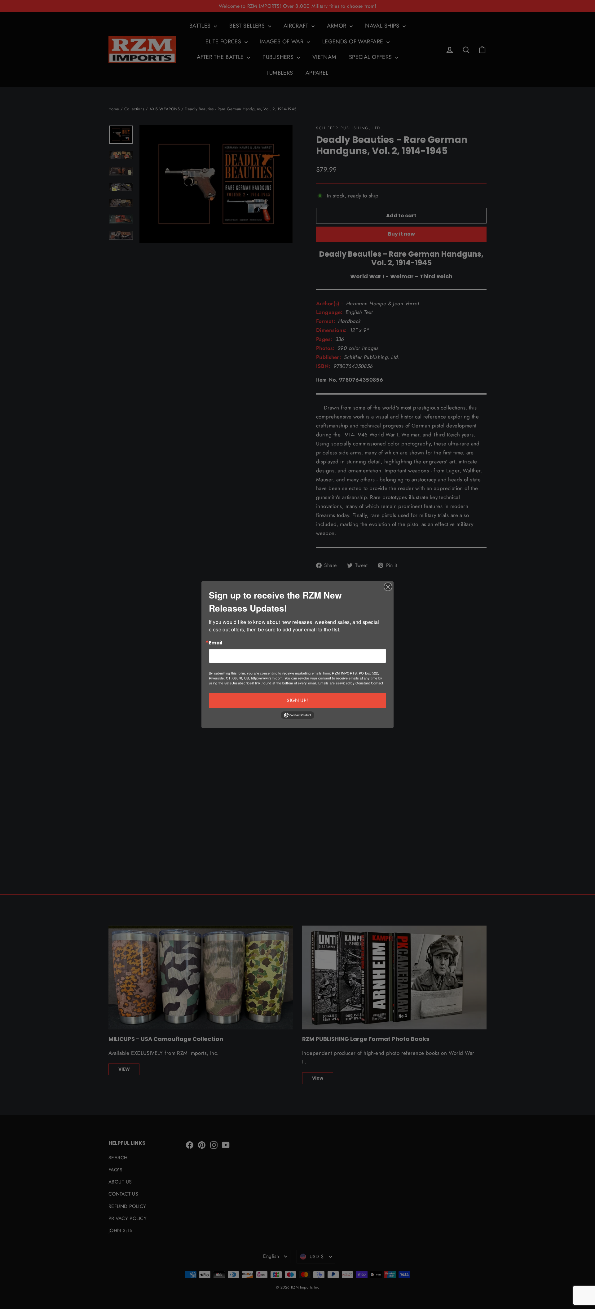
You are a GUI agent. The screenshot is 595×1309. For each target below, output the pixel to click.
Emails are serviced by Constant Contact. (351, 682)
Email (216, 643)
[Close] (388, 586)
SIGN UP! (297, 700)
